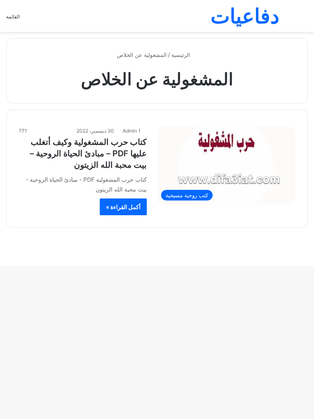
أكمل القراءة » (123, 206)
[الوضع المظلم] (289, 19)
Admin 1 (132, 131)
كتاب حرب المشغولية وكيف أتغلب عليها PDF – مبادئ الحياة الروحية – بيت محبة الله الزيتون (88, 153)
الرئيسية (181, 55)
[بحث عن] (304, 19)
